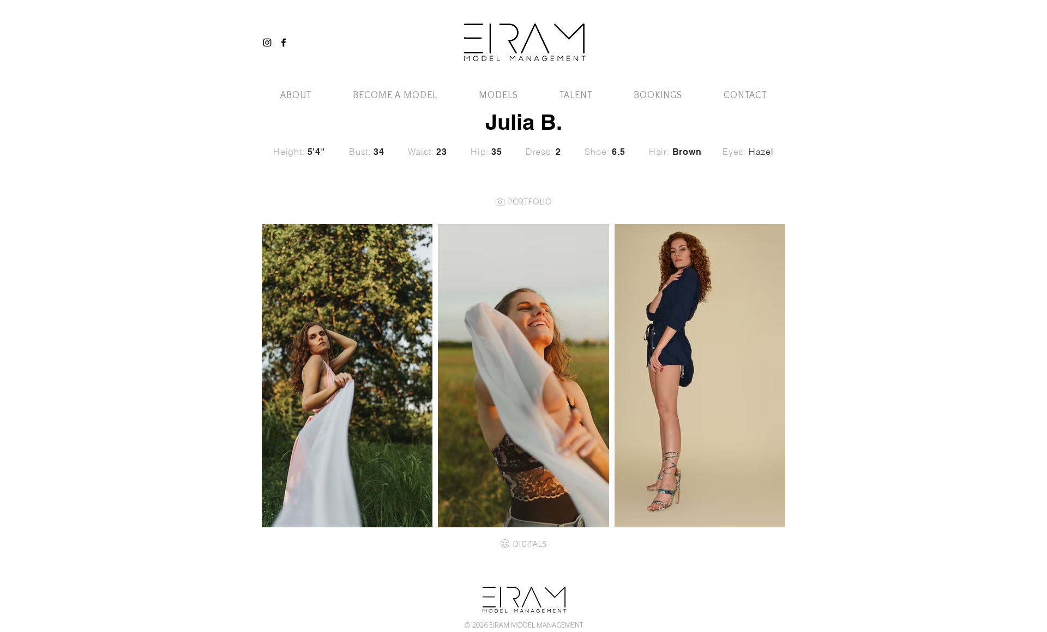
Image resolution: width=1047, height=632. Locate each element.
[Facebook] (283, 42)
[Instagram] (267, 42)
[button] (759, 31)
